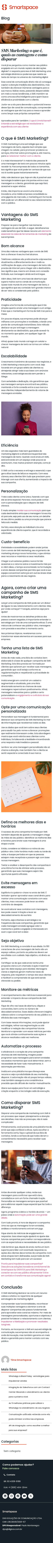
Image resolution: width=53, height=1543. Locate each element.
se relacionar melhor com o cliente (23, 156)
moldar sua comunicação (29, 510)
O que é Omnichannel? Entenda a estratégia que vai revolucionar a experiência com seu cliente (26, 123)
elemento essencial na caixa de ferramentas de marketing (26, 232)
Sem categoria (12, 1451)
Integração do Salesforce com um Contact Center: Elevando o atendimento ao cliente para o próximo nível (29, 1392)
